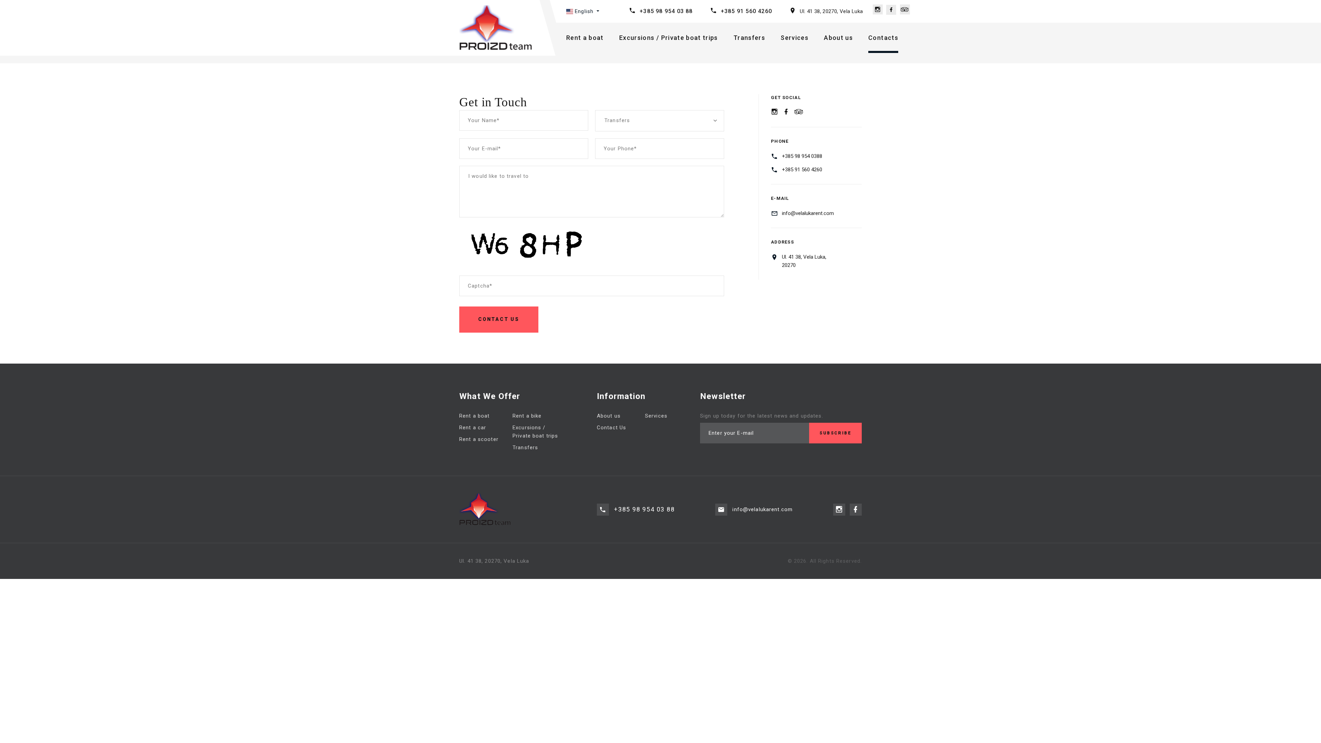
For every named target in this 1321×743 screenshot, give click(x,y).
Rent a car (472, 427)
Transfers (749, 37)
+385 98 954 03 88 (666, 11)
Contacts (883, 37)
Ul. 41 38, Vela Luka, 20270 (804, 261)
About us (838, 37)
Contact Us (611, 427)
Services (794, 37)
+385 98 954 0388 (802, 156)
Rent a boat (585, 37)
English (584, 11)
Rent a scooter (478, 439)
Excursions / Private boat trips (668, 37)
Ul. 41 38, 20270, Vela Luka (831, 11)
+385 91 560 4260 (746, 11)
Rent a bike (527, 416)
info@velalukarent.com (808, 213)
